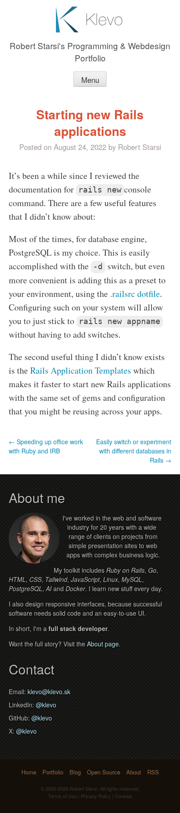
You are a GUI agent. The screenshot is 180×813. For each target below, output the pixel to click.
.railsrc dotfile (135, 294)
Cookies (123, 795)
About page (103, 643)
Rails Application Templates (80, 370)
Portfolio (52, 772)
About (133, 772)
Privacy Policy (96, 795)
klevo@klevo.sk (49, 691)
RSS (153, 772)
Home (28, 772)
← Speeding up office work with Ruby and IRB (46, 446)
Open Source (103, 772)
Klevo (90, 19)
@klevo (46, 704)
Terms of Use (62, 795)
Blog (75, 772)
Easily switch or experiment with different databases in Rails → (133, 450)
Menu (90, 80)
